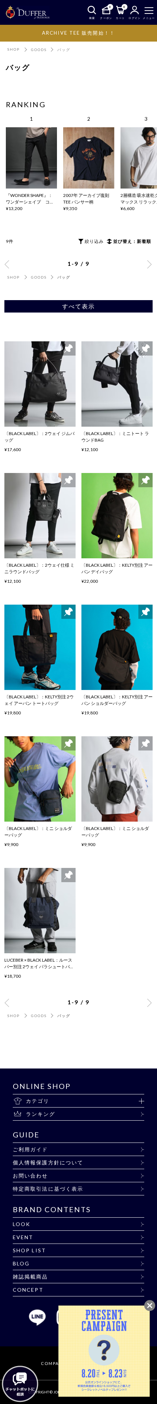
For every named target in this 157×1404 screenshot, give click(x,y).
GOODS (39, 49)
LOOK (21, 1224)
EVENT (23, 1237)
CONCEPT (28, 1290)
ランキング (40, 1114)
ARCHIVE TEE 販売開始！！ (78, 33)
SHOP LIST (29, 1250)
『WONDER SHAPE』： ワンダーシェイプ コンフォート (30, 202)
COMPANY (53, 1363)
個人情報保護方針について (48, 1162)
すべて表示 (78, 306)
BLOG (21, 1263)
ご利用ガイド (30, 1149)
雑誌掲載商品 (30, 1276)
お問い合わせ (30, 1175)
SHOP (13, 49)
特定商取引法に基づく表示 (48, 1189)
